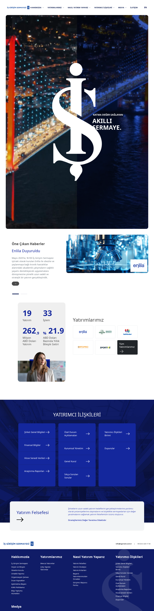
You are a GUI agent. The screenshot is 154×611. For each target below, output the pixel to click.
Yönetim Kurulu (17, 570)
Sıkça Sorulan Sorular (71, 476)
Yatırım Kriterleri (79, 570)
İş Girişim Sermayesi (19, 563)
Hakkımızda (36, 7)
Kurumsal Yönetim (73, 448)
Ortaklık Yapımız (17, 573)
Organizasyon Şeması (20, 577)
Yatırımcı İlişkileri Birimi (113, 434)
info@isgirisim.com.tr (124, 544)
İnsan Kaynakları (18, 580)
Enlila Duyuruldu (26, 251)
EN (145, 7)
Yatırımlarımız (55, 7)
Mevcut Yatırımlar (47, 563)
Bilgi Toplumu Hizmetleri (16, 592)
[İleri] (15, 284)
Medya (121, 7)
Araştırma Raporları (34, 471)
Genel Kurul (70, 461)
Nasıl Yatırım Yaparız (78, 7)
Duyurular (110, 448)
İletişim (134, 7)
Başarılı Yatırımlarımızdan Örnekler (80, 576)
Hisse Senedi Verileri (34, 458)
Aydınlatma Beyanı (18, 584)
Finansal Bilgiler (32, 445)
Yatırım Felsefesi (79, 563)
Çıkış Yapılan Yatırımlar (45, 568)
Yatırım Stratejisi (79, 567)
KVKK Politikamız (18, 587)
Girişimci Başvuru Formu (80, 583)
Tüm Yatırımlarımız (127, 347)
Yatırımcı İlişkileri (103, 7)
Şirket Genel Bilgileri (34, 432)
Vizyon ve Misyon (18, 567)
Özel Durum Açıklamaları (70, 434)
